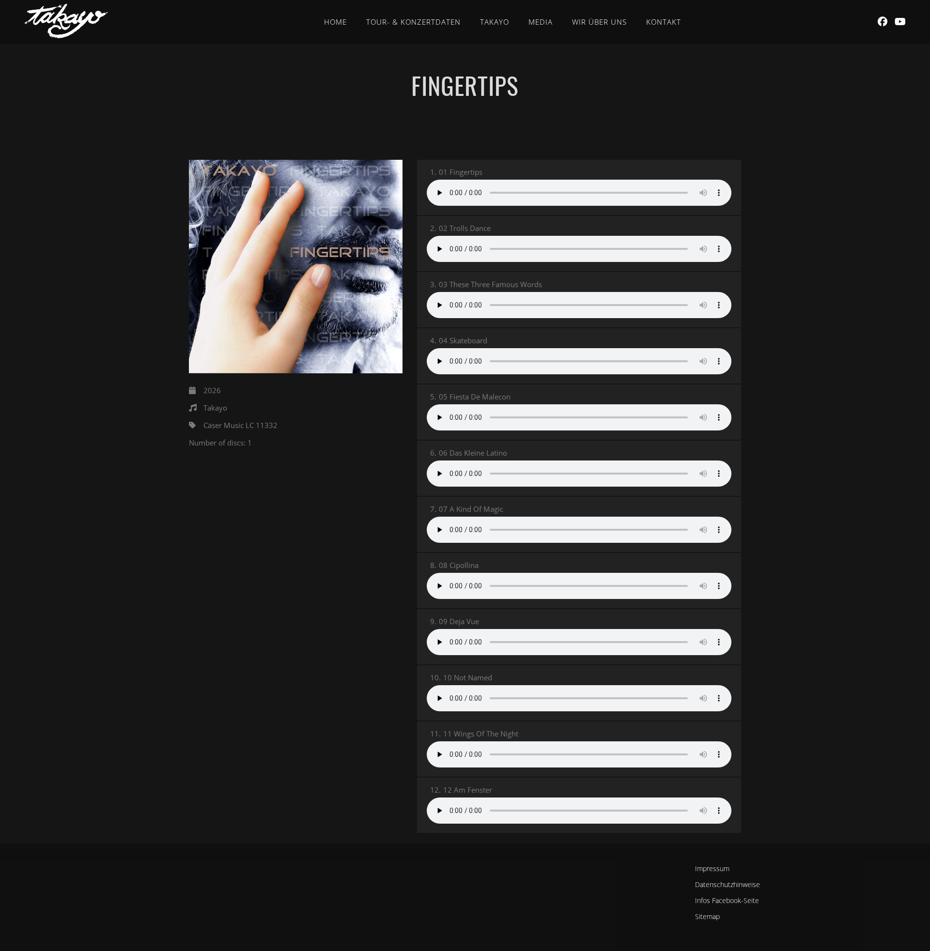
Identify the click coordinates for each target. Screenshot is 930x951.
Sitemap (707, 916)
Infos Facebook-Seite (727, 900)
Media (540, 22)
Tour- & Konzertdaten (413, 22)
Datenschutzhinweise (727, 884)
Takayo (494, 22)
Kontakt (663, 22)
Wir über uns (599, 22)
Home (335, 22)
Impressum (712, 868)
